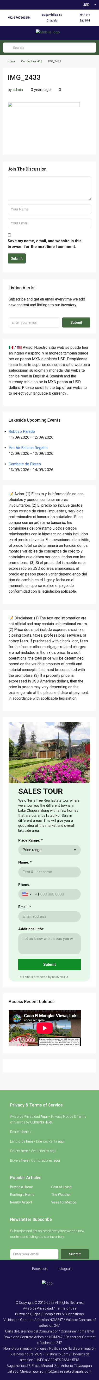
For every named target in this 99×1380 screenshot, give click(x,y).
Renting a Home (22, 1195)
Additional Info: (31, 929)
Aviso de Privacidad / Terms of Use (49, 1308)
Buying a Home (21, 1187)
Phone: (24, 884)
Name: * (25, 862)
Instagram (64, 1269)
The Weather (61, 1195)
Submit (17, 258)
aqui (61, 1141)
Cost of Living (61, 1187)
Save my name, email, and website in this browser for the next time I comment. (44, 244)
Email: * (24, 907)
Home (11, 61)
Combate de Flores (25, 464)
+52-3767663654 (19, 17)
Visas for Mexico (63, 1202)
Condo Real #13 (31, 61)
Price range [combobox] (32, 850)
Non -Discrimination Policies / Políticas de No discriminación (49, 1348)
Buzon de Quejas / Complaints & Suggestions (49, 1314)
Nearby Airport (21, 1202)
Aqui (44, 1116)
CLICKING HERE (41, 1122)
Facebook (39, 1269)
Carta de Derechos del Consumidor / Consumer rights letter (49, 1331)
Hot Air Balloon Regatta (28, 448)
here (25, 1132)
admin (18, 89)
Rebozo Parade (22, 431)
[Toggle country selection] (27, 894)
